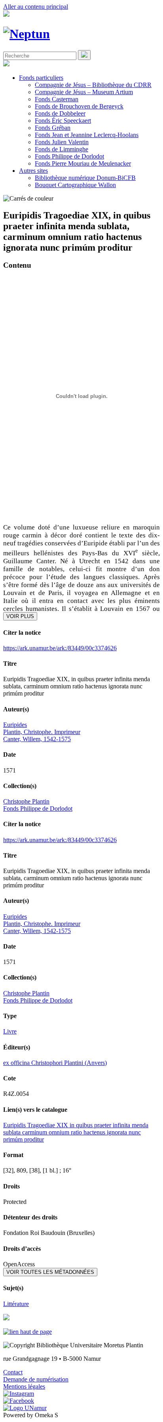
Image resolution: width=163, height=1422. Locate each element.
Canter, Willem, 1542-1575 (37, 739)
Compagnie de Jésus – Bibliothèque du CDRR (93, 84)
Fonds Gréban (52, 127)
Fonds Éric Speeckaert (63, 120)
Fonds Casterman (56, 99)
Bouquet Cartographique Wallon (75, 185)
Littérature (16, 1303)
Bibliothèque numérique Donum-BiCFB (85, 177)
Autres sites (33, 170)
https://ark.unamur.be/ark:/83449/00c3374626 (60, 648)
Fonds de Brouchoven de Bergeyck (79, 106)
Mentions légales (24, 1386)
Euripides (15, 724)
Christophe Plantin (26, 801)
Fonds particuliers (41, 77)
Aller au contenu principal (35, 6)
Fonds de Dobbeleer (60, 113)
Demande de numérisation (35, 1379)
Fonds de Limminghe (61, 149)
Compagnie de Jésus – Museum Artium (84, 92)
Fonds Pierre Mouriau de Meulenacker (83, 163)
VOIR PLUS (20, 616)
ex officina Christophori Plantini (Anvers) (55, 1062)
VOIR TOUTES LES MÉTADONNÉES (50, 1272)
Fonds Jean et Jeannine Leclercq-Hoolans (86, 134)
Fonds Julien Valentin (62, 142)
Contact (13, 1372)
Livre (10, 1031)
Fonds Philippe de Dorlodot (69, 156)
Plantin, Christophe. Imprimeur (41, 731)
